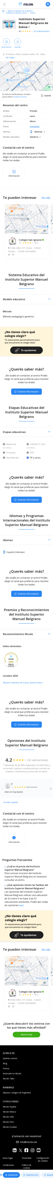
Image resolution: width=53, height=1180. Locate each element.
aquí (21, 905)
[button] (26, 299)
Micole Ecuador (10, 1127)
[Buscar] (48, 4)
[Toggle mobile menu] (4, 4)
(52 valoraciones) (41, 31)
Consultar (35, 126)
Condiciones (8, 1165)
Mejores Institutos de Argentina (20, 11)
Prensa (6, 1068)
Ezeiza (32, 13)
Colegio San (30, 239)
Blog (5, 1063)
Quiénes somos (10, 1058)
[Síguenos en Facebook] (26, 1150)
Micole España (9, 1106)
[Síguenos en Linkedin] (15, 1150)
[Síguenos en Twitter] (20, 1150)
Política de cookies (26, 1166)
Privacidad (26, 1158)
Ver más (46, 197)
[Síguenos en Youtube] (38, 1150)
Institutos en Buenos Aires (16, 13)
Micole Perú (8, 1122)
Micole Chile (8, 1116)
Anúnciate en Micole (12, 1073)
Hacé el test (26, 1034)
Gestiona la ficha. (20, 97)
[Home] (3, 11)
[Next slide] (51, 788)
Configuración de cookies (42, 1159)
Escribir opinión (10, 802)
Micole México (9, 1111)
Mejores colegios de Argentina (17, 1092)
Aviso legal (8, 1158)
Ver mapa (10, 57)
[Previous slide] (2, 788)
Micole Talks (8, 1078)
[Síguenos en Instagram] (32, 1150)
